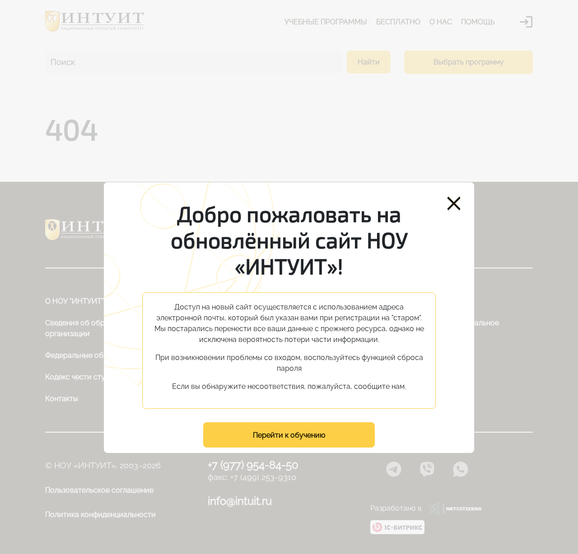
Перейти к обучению (289, 435)
